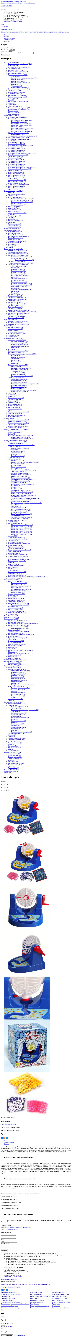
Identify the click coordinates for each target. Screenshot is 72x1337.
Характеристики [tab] (9, 1142)
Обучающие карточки (16, 641)
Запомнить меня (7, 1323)
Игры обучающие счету (20, 628)
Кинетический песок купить (60, 1294)
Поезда (14, 277)
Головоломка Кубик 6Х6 (16, 162)
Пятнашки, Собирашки (16, 159)
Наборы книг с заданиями (17, 561)
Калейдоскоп (13, 219)
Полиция (15, 730)
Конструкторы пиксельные (17, 316)
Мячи (14, 691)
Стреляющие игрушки (16, 739)
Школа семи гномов (15, 523)
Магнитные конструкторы (17, 252)
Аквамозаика (13, 336)
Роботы (15, 267)
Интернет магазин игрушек (9, 1279)
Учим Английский (11, 616)
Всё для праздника (11, 769)
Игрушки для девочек (12, 752)
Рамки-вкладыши (18, 584)
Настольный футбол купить (9, 1306)
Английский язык (14, 553)
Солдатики (13, 746)
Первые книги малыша (16, 547)
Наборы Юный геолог (15, 187)
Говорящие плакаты (15, 431)
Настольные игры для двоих (18, 71)
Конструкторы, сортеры (16, 601)
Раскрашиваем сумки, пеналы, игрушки (25, 383)
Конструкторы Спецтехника (21, 283)
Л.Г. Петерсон (16, 468)
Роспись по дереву (18, 388)
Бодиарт (12, 396)
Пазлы (12, 119)
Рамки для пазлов (17, 126)
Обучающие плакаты (15, 432)
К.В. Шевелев (16, 489)
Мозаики (8, 325)
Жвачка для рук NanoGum (17, 213)
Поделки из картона (15, 404)
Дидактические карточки (20, 437)
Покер (11, 100)
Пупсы (11, 760)
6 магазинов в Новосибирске (13, 21)
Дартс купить (56, 1304)
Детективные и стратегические (19, 89)
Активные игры (9, 39)
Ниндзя (14, 293)
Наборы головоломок (18, 134)
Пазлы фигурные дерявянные (21, 131)
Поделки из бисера (18, 357)
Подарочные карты (11, 771)
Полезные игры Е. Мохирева (21, 474)
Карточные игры (14, 90)
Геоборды (12, 246)
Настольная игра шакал (37, 1308)
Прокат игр (56, 32)
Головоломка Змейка (15, 147)
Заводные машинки (18, 727)
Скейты (11, 700)
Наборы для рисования (19, 391)
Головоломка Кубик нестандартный (20, 145)
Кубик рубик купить (36, 1302)
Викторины (13, 65)
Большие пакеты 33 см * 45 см (22, 202)
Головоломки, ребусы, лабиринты (19, 559)
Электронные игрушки (16, 664)
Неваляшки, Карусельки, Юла (18, 603)
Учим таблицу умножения (17, 572)
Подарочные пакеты (16, 197)
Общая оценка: (5, 1243)
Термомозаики (14, 335)
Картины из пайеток (15, 399)
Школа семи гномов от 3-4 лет (21, 529)
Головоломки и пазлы (12, 115)
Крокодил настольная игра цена (39, 1306)
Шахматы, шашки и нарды (17, 97)
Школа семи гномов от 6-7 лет (21, 534)
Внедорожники (17, 728)
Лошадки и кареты (15, 764)
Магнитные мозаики (15, 329)
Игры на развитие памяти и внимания (24, 78)
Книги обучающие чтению (17, 520)
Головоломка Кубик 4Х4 (16, 164)
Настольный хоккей (36, 1294)
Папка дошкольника (18, 467)
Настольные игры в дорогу (17, 95)
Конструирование (17, 451)
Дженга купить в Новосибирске (61, 1302)
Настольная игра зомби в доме (61, 1308)
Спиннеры (12, 214)
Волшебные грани (18, 456)
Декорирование (17, 358)
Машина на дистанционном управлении (25, 710)
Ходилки (15, 76)
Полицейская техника (19, 286)
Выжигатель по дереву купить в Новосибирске (15, 1304)
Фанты (11, 103)
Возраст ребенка (6, 48)
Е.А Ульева (16, 465)
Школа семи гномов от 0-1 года (22, 525)
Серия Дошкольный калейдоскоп (22, 492)
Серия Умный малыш (18, 507)
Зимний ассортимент (15, 699)
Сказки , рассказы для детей (18, 554)
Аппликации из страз (19, 343)
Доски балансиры (14, 658)
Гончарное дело (17, 366)
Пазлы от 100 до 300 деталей (21, 125)
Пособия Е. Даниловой (16, 235)
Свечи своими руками (16, 398)
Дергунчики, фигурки (16, 598)
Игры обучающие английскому (18, 653)
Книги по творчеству (16, 446)
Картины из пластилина (20, 369)
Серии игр (23, 32)
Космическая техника (19, 282)
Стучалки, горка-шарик (16, 594)
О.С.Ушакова (16, 506)
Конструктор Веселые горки (24, 260)
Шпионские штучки (15, 743)
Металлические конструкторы (18, 253)
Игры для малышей (12, 579)
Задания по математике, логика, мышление (25, 498)
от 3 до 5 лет (10, 1227)
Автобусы (15, 725)
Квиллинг (15, 347)
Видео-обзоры (64, 32)
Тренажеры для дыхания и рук (18, 631)
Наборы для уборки (18, 674)
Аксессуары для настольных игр (19, 109)
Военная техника (18, 280)
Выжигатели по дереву (16, 352)
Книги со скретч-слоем (16, 565)
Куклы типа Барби (15, 758)
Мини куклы (13, 761)
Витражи (12, 349)
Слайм (11, 222)
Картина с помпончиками (16, 415)
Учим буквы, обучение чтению (21, 514)
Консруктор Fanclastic (15, 307)
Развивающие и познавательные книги (21, 445)
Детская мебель (13, 768)
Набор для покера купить (59, 1298)
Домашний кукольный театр (18, 321)
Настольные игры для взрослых (19, 108)
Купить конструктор (7, 1300)
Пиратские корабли (18, 271)
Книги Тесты (13, 521)
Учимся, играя (14, 630)
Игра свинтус (56, 1306)
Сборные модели (11, 418)
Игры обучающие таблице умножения (20, 650)
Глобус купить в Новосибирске (10, 1302)
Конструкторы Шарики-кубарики (19, 313)
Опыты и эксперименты (13, 170)
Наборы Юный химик (16, 172)
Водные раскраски (18, 380)
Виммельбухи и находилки (17, 442)
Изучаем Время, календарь (17, 637)
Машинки (13, 705)
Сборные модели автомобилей (18, 420)
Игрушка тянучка (14, 211)
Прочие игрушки (18, 592)
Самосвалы (16, 716)
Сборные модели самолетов (18, 426)
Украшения (16, 362)
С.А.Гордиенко (16, 504)
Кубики (12, 639)
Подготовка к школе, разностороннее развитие (26, 503)
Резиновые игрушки (15, 608)
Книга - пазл (13, 570)
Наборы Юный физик (16, 173)
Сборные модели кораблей (17, 424)
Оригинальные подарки (13, 191)
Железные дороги (14, 741)
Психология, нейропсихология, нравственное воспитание (26, 576)
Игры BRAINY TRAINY (16, 112)
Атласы (11, 562)
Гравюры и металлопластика (18, 351)
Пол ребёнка (4, 49)
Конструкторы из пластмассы (18, 255)
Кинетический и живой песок (15, 659)
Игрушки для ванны (15, 609)
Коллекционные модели (20, 717)
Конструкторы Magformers (17, 297)
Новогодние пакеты (18, 205)
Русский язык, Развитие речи (21, 493)
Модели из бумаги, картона (17, 421)
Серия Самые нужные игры (21, 510)
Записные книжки (14, 227)
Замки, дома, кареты (19, 266)
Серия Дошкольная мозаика (20, 478)
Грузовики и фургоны (19, 706)
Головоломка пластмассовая (18, 117)
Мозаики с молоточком (16, 332)
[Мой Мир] (7, 1138)
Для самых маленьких (19, 627)
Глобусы (11, 434)
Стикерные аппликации (20, 346)
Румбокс (11, 410)
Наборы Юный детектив (16, 183)
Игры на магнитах (11, 617)
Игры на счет (16, 84)
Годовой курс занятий (19, 476)
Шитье (15, 360)
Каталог (3, 32)
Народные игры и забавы (20, 590)
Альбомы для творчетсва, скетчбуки (23, 390)
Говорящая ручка (14, 663)
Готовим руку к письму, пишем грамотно (25, 462)
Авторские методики (12, 230)
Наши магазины (13, 3)
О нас (9, 1284)
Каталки (12, 597)
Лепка (14, 449)
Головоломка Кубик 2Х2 (16, 144)
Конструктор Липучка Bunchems (19, 310)
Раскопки (12, 178)
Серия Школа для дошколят (20, 481)
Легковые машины (18, 714)
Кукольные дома (14, 754)
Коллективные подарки (13, 32)
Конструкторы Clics (15, 296)
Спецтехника (13, 750)
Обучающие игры (11, 619)
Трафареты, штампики (19, 379)
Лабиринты (12, 652)
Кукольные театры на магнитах (18, 324)
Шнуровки (16, 587)
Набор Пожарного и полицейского (22, 685)
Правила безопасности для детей (19, 543)
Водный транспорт (18, 272)
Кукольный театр (11, 319)
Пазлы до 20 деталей (19, 122)
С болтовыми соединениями (21, 256)
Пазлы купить (34, 1298)
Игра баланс (12, 647)
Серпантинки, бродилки (16, 600)
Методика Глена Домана (17, 241)
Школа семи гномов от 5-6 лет (21, 532)
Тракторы (15, 711)
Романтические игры (15, 106)
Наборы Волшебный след (17, 612)
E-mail (2, 1316)
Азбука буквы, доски (16, 622)
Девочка (14, 1229)
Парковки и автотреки (16, 703)
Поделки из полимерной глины (22, 376)
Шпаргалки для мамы (15, 642)
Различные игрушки (12, 666)
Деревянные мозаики (16, 327)
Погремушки (13, 606)
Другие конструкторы (19, 258)
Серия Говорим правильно (20, 496)
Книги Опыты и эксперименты (18, 184)
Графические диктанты (16, 573)
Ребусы (11, 648)
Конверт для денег (14, 216)
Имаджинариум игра (58, 1292)
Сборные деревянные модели (18, 423)
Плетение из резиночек (16, 405)
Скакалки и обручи (18, 694)
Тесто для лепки (17, 371)
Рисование (15, 454)
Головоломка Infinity (15, 158)
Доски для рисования (19, 382)
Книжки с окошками (15, 558)
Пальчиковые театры (15, 322)
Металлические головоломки (18, 137)
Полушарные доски (14, 655)
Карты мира (13, 540)
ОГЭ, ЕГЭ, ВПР (13, 569)
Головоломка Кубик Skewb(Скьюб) (19, 169)
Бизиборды (13, 614)
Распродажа (9, 772)
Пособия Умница (14, 242)
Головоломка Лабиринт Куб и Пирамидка (21, 153)
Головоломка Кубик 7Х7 (16, 166)
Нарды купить (5, 1296)
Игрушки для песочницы (20, 688)
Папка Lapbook (13, 567)
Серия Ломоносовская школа (21, 501)
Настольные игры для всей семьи (20, 64)
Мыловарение (13, 394)
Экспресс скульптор (15, 206)
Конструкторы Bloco (15, 302)
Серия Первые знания (18, 515)
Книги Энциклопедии (16, 537)
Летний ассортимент (16, 686)
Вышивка (15, 355)
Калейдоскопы (13, 766)
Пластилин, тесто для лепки (18, 365)
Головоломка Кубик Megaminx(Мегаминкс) (22, 167)
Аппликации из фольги (19, 341)
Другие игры (16, 86)
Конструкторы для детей (13, 249)
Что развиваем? (31, 32)
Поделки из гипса (18, 374)
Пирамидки (13, 595)
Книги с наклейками (16, 457)
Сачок (14, 697)
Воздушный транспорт (19, 275)
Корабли (11, 736)
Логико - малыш (14, 239)
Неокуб (11, 192)
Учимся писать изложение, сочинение (23, 495)
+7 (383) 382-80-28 (6, 6)
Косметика (12, 195)
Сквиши (11, 217)
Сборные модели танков (16, 427)
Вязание (15, 363)
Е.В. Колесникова (17, 463)
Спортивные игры (15, 93)
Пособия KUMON (18, 460)
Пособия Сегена (14, 244)
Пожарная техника (18, 269)
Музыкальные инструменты (18, 620)
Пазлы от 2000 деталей (19, 129)
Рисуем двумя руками (15, 548)
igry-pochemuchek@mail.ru (12, 1287)
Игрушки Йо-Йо (14, 208)
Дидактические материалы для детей (20, 435)
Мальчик (9, 1229)
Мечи (11, 744)
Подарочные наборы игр (20, 87)
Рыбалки (15, 683)
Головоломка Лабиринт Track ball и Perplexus (22, 136)
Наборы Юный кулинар (16, 186)
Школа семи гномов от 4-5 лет (21, 531)
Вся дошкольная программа (20, 509)
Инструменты (16, 681)
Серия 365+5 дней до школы (20, 473)
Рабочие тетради (14, 459)
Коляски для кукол (15, 757)
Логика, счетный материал (21, 589)
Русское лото (13, 98)
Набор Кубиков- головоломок (18, 155)
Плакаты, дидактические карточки (16, 429)
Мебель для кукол (14, 755)
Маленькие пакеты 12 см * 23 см (22, 198)
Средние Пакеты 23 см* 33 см (22, 200)
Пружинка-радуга (14, 224)
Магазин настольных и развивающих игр (13, 1)
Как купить (4, 3)
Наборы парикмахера (19, 680)
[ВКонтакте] (2, 1138)
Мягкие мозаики (14, 330)
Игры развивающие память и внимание (21, 634)
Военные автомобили (19, 713)
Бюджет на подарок (6, 51)
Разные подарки (14, 209)
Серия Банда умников (19, 482)
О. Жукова (15, 487)
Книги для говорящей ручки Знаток (19, 550)
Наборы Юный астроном (16, 177)
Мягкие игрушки (14, 667)
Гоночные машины (18, 274)
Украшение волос (14, 402)
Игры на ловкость (18, 79)
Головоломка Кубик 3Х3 (16, 151)
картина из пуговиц (15, 413)
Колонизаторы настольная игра (10, 1308)
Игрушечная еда (17, 677)
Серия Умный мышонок (19, 512)
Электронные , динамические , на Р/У (21, 263)
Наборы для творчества (13, 338)
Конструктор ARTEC (15, 305)
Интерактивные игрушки (13, 661)
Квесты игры (13, 104)
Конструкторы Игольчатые (17, 304)
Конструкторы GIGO (15, 294)
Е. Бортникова (16, 485)
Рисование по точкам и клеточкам (22, 484)
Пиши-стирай (13, 564)
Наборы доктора (17, 672)
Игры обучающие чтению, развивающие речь (23, 623)
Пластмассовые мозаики (17, 333)
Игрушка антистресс (15, 220)
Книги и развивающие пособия (15, 440)
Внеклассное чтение (15, 542)
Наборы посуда (17, 675)
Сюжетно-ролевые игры (17, 669)
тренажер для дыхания (16, 633)
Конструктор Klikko (15, 308)
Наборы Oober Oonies (15, 315)
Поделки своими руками (20, 448)
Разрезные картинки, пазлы (21, 586)
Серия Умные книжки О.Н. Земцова (23, 470)
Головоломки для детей (16, 142)
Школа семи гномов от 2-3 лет (21, 528)
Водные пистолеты (18, 692)
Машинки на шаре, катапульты (21, 732)
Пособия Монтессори (15, 238)
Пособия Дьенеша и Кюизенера (18, 236)
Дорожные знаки (14, 747)
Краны (14, 719)
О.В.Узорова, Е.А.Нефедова (21, 500)
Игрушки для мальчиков (13, 702)
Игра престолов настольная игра (11, 1294)
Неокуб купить (34, 1304)
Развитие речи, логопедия (17, 539)
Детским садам (48, 32)
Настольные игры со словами (18, 101)
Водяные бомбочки (18, 696)
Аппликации (16, 452)
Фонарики (12, 735)
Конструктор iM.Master (16, 318)
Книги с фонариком (15, 545)
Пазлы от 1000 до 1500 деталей (22, 128)
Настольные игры (9, 38)
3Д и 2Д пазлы (14, 140)
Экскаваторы (16, 708)
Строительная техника (19, 278)
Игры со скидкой (14, 114)
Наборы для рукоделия (37, 1300)
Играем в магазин (18, 678)
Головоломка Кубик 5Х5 (16, 161)
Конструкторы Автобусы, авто (21, 285)
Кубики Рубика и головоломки (18, 133)
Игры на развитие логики (20, 82)
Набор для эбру (14, 407)
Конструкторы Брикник (16, 261)
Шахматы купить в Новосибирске (40, 1296)
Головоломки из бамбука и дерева (19, 139)
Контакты (32, 3)
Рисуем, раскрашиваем (16, 377)
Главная (6, 35)
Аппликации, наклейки (17, 340)
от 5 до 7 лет (18, 1227)
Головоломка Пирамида (16, 150)
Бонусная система (44, 1284)
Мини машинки (17, 724)
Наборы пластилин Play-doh (21, 368)
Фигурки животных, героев (21, 670)
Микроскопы (13, 189)
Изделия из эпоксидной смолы (18, 412)
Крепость (15, 288)
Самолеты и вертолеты (16, 733)
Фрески (12, 393)
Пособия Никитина (15, 231)
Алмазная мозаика (15, 409)
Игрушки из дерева (15, 581)
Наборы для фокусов (12, 228)
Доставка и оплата (23, 3)
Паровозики (16, 722)
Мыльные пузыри (18, 689)
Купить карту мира (57, 1300)
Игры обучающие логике (17, 644)
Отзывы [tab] (6, 1144)
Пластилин (20, 373)
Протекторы (13, 111)
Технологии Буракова (19, 471)
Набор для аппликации (19, 344)
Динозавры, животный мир (21, 289)
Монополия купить (36, 1292)
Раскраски (12, 536)
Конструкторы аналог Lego (18, 264)
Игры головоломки (15, 70)
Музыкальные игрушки (20, 605)
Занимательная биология (17, 180)
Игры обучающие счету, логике (19, 625)
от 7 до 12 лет (26, 1227)
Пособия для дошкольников (17, 575)
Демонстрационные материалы (22, 438)
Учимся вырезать (14, 551)
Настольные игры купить (8, 1292)
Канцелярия (13, 401)
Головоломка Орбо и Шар (17, 148)
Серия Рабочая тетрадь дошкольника (23, 479)
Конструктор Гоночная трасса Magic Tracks (22, 311)
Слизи (10, 749)
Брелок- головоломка (15, 156)
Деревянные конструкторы (17, 250)
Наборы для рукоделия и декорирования (22, 354)
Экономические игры (16, 73)
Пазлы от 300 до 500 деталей (21, 123)
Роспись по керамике (19, 387)
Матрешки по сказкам (19, 583)
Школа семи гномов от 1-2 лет (21, 526)
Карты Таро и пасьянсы (16, 194)
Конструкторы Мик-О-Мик (17, 299)
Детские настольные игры (17, 75)
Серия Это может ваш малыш (21, 517)
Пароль (3, 1320)
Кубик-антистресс (14, 225)
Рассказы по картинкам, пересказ (19, 556)
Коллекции (40, 32)
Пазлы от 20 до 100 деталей (21, 120)
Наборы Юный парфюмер (17, 181)
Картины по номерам (19, 385)
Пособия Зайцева (14, 233)
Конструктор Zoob (14, 300)
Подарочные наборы (15, 416)
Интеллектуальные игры (16, 92)
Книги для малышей (15, 443)
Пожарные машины (18, 721)
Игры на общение (18, 81)
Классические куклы (16, 763)
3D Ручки (8, 247)
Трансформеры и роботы (17, 738)
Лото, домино (13, 636)
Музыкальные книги (15, 578)
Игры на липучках (15, 645)
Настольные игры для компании (19, 67)
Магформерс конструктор (59, 1296)
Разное (15, 291)
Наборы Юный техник (16, 175)
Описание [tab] (7, 1141)
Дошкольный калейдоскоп (20, 518)
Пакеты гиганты (17, 203)
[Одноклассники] (4, 1138)
